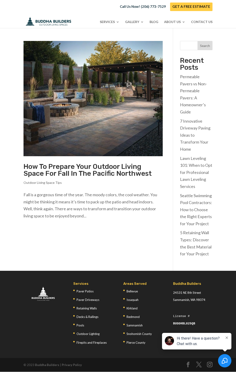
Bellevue (132, 291)
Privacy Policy (72, 365)
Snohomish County (139, 334)
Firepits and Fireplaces (92, 342)
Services (107, 22)
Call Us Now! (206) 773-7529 (143, 7)
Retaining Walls (87, 308)
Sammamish (135, 325)
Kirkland (132, 308)
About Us (172, 22)
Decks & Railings (87, 317)
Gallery (132, 22)
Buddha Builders (47, 365)
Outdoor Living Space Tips (43, 183)
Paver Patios (85, 291)
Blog (154, 22)
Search (205, 46)
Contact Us (201, 22)
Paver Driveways (88, 300)
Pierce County (136, 342)
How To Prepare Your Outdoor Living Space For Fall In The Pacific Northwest (88, 170)
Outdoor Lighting (88, 334)
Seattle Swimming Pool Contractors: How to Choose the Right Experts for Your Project (196, 209)
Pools (80, 325)
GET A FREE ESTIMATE (191, 7)
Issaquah (133, 300)
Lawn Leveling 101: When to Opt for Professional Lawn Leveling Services (196, 172)
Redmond (133, 317)
